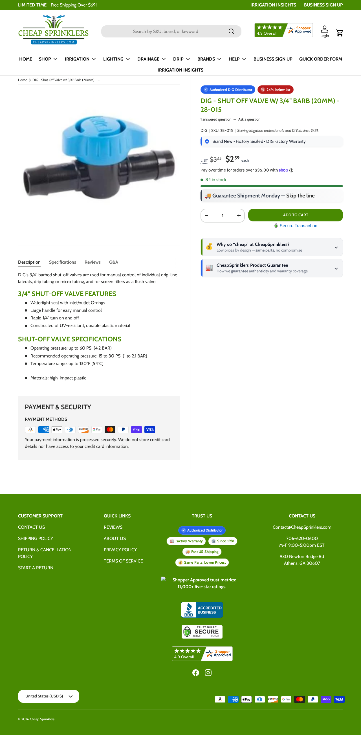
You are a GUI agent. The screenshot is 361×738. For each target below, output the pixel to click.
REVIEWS (113, 527)
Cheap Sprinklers (42, 719)
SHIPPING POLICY (35, 538)
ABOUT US (115, 538)
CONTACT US (31, 527)
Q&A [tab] (113, 262)
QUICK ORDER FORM (320, 59)
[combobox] (171, 31)
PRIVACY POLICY (120, 549)
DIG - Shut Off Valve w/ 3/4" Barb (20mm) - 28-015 (66, 80)
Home (22, 80)
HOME (25, 59)
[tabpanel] (99, 329)
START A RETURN (35, 567)
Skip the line (300, 195)
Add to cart (295, 214)
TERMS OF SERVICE (123, 561)
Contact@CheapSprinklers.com (302, 527)
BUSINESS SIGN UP (323, 5)
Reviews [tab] (93, 262)
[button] (340, 33)
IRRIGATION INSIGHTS (273, 5)
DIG (204, 130)
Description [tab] (29, 262)
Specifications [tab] (62, 262)
